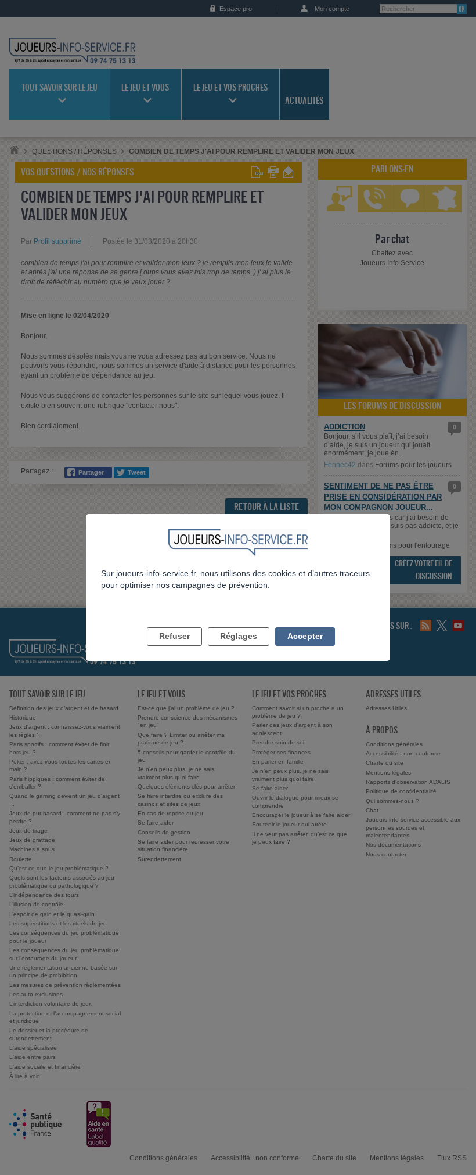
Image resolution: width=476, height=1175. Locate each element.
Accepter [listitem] (305, 636)
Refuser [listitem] (174, 636)
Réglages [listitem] (238, 636)
